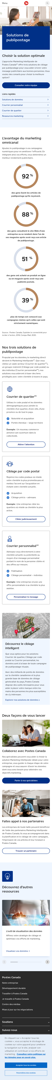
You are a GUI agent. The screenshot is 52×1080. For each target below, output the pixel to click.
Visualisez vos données (26, 928)
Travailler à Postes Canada (14, 993)
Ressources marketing (12, 116)
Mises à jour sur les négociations (17, 1009)
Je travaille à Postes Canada (15, 999)
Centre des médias (11, 1004)
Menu (4, 3)
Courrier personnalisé (12, 105)
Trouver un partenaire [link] (26, 851)
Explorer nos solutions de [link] (21, 700)
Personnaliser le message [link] (26, 597)
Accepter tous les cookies (26, 1065)
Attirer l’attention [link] (26, 444)
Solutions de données (12, 99)
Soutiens (7, 1021)
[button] (47, 962)
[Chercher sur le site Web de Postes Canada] (47, 3)
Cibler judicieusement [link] (26, 519)
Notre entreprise (10, 983)
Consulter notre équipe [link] (26, 85)
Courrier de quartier (11, 110)
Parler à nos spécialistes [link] (26, 780)
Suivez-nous (9, 1030)
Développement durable (14, 988)
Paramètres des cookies (26, 1073)
